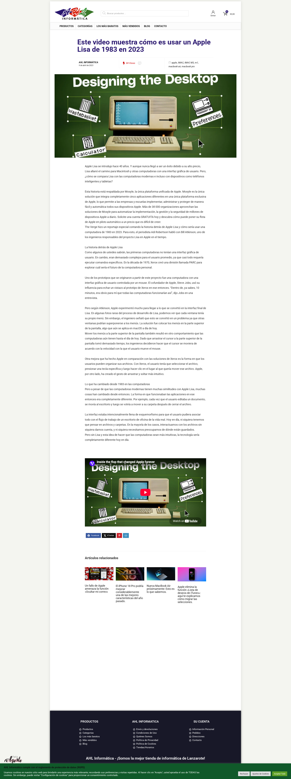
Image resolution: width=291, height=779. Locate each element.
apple (174, 62)
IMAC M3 (189, 62)
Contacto (160, 26)
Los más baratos (107, 26)
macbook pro (188, 66)
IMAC (181, 62)
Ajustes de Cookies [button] (260, 774)
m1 (196, 62)
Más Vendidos (131, 26)
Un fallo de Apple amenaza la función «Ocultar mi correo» (97, 588)
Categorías (85, 26)
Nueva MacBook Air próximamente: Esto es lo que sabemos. (160, 588)
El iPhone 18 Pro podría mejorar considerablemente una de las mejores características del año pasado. (129, 593)
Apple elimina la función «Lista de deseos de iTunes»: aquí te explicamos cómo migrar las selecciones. (189, 594)
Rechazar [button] (244, 774)
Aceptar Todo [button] (279, 774)
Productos (67, 26)
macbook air (175, 66)
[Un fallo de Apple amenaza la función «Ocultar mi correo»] (99, 568)
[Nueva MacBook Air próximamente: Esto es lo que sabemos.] (161, 568)
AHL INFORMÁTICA (88, 62)
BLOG (147, 26)
